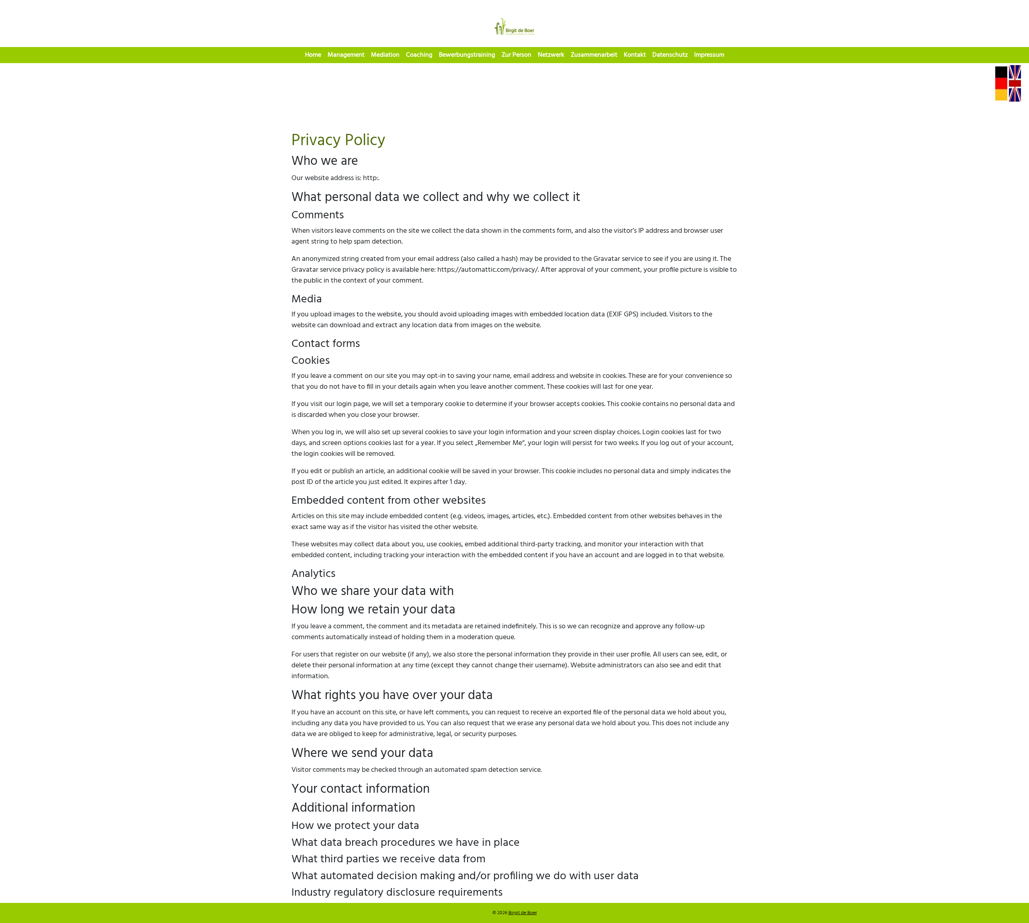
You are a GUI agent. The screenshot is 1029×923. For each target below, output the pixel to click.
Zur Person (516, 55)
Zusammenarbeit (594, 55)
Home (313, 55)
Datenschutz (670, 55)
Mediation (385, 55)
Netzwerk (551, 55)
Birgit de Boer (522, 913)
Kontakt (635, 55)
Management (346, 55)
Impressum (709, 55)
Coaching (419, 55)
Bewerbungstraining (467, 55)
